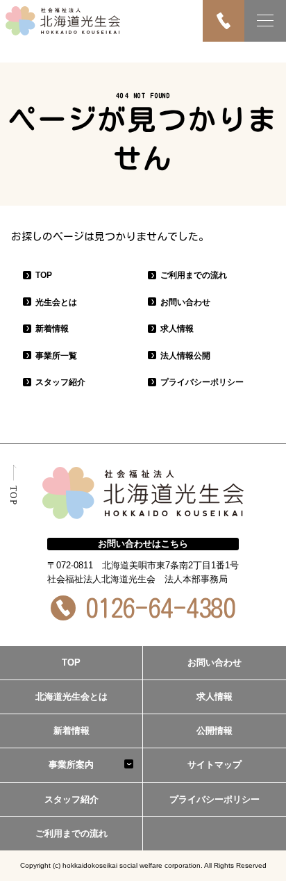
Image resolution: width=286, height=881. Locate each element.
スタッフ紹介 (60, 382)
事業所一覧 (56, 356)
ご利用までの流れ (193, 275)
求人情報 (177, 329)
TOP (43, 275)
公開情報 (214, 730)
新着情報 (52, 329)
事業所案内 (71, 764)
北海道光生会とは (71, 696)
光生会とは (56, 302)
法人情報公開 (185, 356)
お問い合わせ (185, 302)
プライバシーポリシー (202, 382)
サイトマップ (214, 764)
